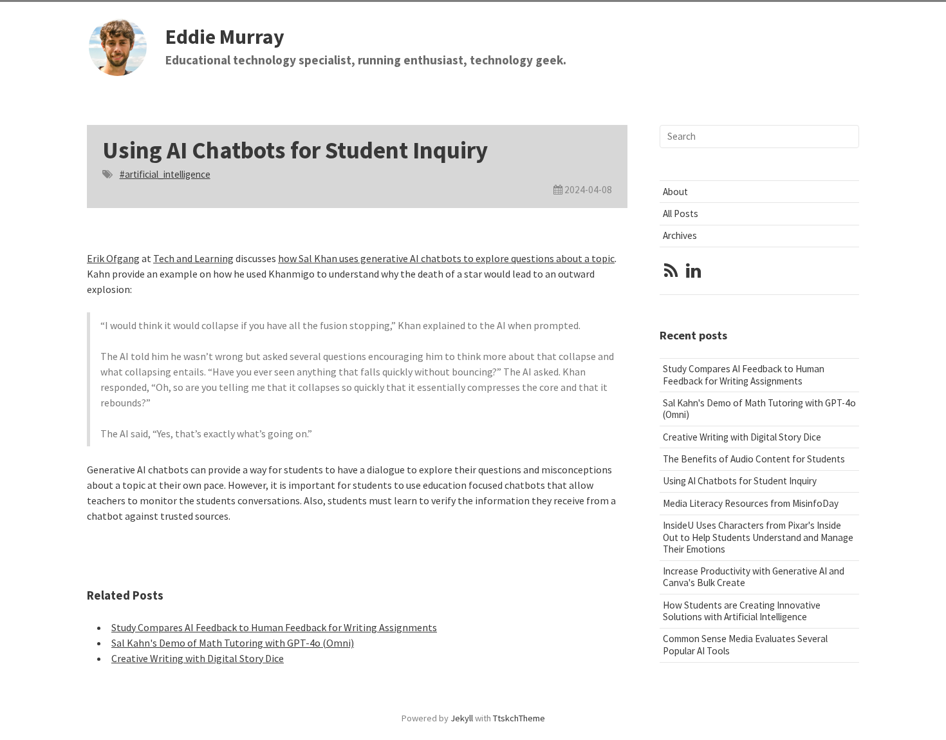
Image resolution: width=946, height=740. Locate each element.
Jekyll (461, 718)
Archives (680, 235)
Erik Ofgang (113, 258)
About (675, 191)
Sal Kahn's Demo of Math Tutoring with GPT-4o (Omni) (232, 642)
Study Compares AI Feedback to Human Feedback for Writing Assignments (274, 627)
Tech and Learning (193, 258)
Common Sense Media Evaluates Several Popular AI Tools (745, 644)
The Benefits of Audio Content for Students (754, 459)
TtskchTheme (519, 718)
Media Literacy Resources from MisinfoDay (751, 503)
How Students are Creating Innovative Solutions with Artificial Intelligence (742, 611)
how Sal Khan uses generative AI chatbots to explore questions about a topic (446, 258)
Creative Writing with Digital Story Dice (197, 658)
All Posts (680, 213)
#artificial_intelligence (165, 174)
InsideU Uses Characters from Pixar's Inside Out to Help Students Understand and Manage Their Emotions (758, 537)
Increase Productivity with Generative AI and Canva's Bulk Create (753, 577)
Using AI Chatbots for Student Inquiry (740, 481)
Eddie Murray (224, 36)
